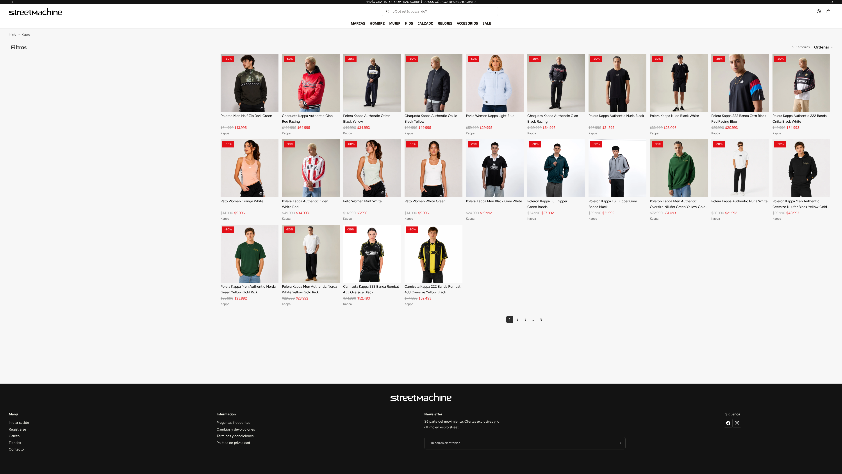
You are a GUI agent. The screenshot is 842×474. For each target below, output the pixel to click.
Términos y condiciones (235, 436)
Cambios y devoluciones (236, 429)
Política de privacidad (233, 443)
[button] (440, 11)
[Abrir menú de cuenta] (819, 11)
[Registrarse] (619, 443)
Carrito (14, 436)
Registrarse (17, 429)
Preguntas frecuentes (233, 422)
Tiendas (15, 443)
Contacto (16, 449)
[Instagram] (737, 423)
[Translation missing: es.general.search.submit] (387, 11)
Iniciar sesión (19, 422)
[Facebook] (728, 423)
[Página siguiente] (549, 319)
